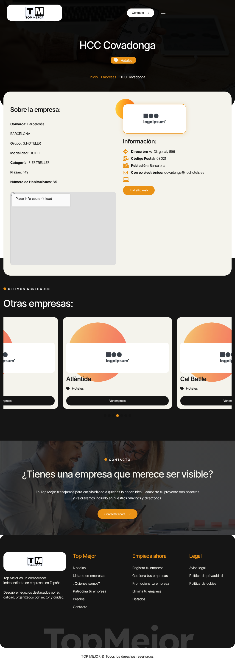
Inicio (94, 77)
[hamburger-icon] (163, 13)
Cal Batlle (79, 379)
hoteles (126, 60)
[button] (139, 190)
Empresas (108, 77)
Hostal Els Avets (202, 379)
